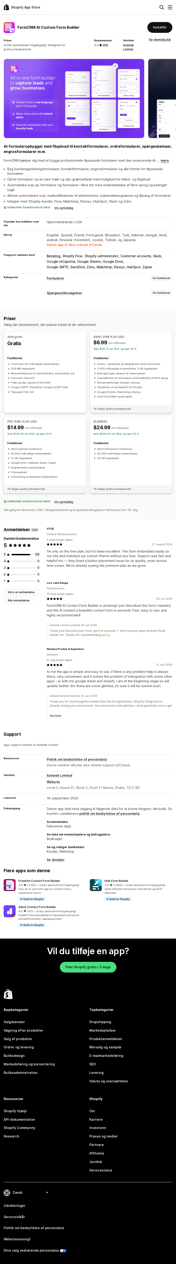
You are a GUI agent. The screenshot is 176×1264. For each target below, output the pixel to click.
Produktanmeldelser (105, 1039)
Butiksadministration (21, 1073)
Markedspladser (102, 1030)
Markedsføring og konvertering (29, 1064)
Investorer (97, 1128)
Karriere (96, 1119)
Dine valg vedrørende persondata (31, 1250)
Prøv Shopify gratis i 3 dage (88, 967)
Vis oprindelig (63, 208)
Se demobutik (160, 40)
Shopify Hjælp (15, 1111)
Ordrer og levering (19, 1047)
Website (53, 782)
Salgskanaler (14, 1022)
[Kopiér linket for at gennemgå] (56, 528)
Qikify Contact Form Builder (37, 907)
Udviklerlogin (14, 1206)
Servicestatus (100, 1170)
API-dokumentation (19, 1119)
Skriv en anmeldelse (21, 592)
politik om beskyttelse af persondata (109, 813)
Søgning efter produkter (23, 1030)
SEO (92, 1064)
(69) (105, 45)
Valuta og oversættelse (108, 1081)
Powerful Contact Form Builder (39, 881)
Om (92, 1111)
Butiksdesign (14, 1056)
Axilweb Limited (59, 775)
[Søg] (162, 7)
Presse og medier (103, 1136)
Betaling (53, 256)
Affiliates (96, 1153)
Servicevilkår (14, 1217)
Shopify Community (19, 1128)
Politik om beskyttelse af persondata (77, 759)
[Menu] (170, 7)
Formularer (55, 278)
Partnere (96, 1145)
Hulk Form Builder (116, 881)
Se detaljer (56, 860)
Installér (160, 27)
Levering (96, 1073)
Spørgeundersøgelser (64, 293)
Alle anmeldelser (19, 600)
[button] (45, 890)
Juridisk (95, 1162)
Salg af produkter (18, 1039)
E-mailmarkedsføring (106, 1056)
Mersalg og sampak (105, 1047)
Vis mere (55, 715)
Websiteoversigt (17, 1239)
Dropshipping (100, 1022)
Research (11, 1136)
